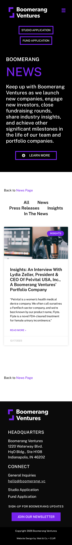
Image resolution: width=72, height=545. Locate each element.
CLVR (52, 538)
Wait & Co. (42, 538)
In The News (36, 213)
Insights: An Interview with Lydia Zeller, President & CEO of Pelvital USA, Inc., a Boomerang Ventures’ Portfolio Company (36, 279)
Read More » (18, 330)
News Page (24, 190)
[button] (63, 10)
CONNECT (19, 466)
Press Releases (24, 208)
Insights (55, 208)
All (26, 202)
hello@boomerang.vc (27, 481)
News (42, 202)
